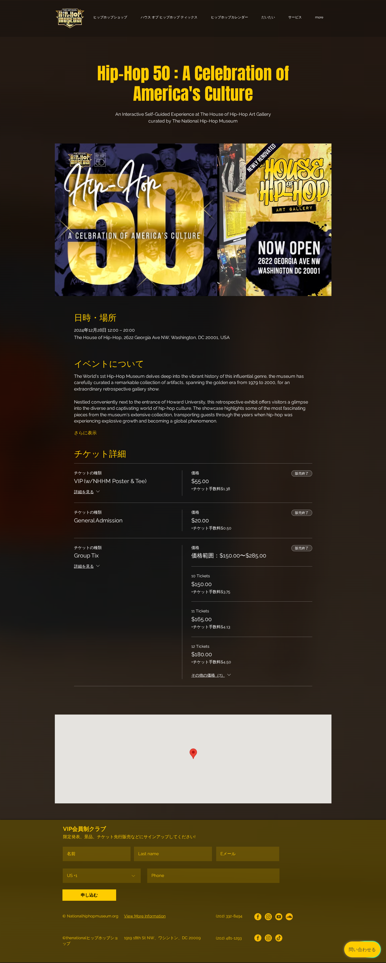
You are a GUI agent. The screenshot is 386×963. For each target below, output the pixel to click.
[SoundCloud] (289, 916)
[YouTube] (278, 916)
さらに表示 (85, 433)
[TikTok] (278, 937)
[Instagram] (268, 916)
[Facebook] (257, 916)
